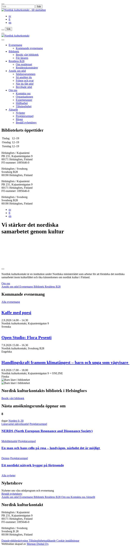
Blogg (19, 119)
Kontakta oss (23, 93)
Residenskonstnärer (27, 67)
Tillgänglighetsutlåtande (42, 540)
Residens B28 (16, 61)
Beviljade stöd (24, 87)
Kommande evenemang (29, 48)
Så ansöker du (24, 77)
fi (9, 19)
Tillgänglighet (23, 106)
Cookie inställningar (67, 540)
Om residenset (24, 64)
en (10, 22)
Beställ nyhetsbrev (26, 122)
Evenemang (15, 44)
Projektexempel (24, 116)
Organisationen (24, 96)
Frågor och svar (25, 80)
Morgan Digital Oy (37, 543)
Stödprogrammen (25, 74)
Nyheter (20, 112)
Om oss (13, 90)
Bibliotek (14, 51)
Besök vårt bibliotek (27, 54)
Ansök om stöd (17, 70)
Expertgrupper (24, 99)
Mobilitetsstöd (9, 441)
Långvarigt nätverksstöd (15, 423)
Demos (5, 458)
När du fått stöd (24, 83)
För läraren (22, 57)
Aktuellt (13, 109)
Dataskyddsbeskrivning (15, 540)
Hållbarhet (22, 103)
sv (10, 16)
